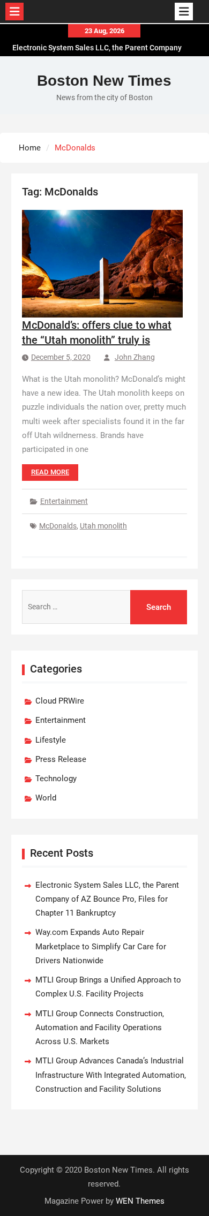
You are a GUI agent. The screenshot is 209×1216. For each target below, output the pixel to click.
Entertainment (64, 501)
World (45, 798)
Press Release (60, 759)
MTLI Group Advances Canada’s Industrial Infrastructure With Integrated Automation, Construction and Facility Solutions (110, 1075)
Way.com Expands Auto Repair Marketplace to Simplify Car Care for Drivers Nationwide (100, 946)
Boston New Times (104, 80)
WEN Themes (140, 1201)
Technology (56, 778)
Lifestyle (50, 740)
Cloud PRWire (59, 701)
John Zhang (135, 357)
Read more (50, 472)
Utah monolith (103, 526)
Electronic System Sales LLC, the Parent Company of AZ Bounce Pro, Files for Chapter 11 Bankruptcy (107, 899)
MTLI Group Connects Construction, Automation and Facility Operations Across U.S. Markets (99, 1028)
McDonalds (58, 526)
